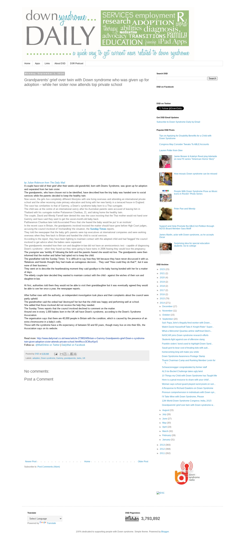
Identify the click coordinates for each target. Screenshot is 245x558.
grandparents (70, 358)
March (165, 431)
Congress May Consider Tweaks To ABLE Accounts (184, 144)
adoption (36, 358)
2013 (162, 445)
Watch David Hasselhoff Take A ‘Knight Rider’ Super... (188, 327)
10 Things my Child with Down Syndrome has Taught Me (189, 375)
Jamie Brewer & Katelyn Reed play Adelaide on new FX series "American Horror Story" (195, 157)
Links (47, 63)
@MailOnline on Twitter (48, 345)
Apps (37, 63)
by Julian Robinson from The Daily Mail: (45, 182)
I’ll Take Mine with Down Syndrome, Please (183, 396)
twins (79, 358)
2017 (162, 290)
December (167, 306)
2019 (162, 282)
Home (27, 63)
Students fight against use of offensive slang (183, 339)
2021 (162, 273)
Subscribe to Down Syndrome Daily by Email (178, 122)
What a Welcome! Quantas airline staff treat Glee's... (187, 331)
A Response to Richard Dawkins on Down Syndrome (187, 388)
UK (84, 358)
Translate (51, 523)
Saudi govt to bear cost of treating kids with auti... (185, 348)
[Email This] (61, 354)
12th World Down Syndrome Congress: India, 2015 (186, 400)
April (164, 427)
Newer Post (30, 461)
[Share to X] (68, 354)
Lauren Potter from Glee (171, 150)
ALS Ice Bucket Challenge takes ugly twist (182, 371)
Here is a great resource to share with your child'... (186, 380)
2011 (162, 453)
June (165, 418)
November (167, 310)
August (166, 410)
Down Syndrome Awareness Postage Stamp (183, 356)
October (166, 315)
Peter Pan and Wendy (184, 208)
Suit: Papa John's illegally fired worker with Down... (186, 322)
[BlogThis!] (65, 354)
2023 (162, 269)
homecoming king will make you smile (180, 352)
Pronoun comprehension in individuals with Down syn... (189, 392)
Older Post (143, 461)
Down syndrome (48, 358)
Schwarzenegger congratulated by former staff (184, 367)
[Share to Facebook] (72, 354)
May (164, 423)
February (167, 435)
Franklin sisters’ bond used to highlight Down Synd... (187, 343)
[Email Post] (55, 354)
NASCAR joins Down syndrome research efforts (185, 335)
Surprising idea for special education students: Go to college (192, 244)
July (164, 414)
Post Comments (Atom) (48, 466)
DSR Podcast (76, 63)
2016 (162, 294)
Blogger (165, 531)
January (166, 439)
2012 (162, 449)
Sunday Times (98, 229)
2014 (162, 303)
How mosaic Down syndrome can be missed (195, 173)
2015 (162, 298)
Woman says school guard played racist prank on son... (189, 384)
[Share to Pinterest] (75, 354)
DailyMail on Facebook (73, 345)
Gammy (59, 358)
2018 (162, 286)
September (168, 319)
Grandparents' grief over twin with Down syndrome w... (188, 405)
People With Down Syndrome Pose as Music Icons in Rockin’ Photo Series (195, 192)
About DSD (60, 63)
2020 (162, 277)
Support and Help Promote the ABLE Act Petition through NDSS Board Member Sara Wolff (186, 227)
